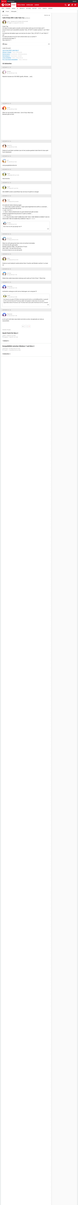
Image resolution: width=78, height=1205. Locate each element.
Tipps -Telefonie (23, 59)
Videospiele (13, 11)
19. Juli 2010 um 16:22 (12, 161)
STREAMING (8, 8)
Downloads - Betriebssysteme (19, 54)
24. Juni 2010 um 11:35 (12, 287)
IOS (17, 8)
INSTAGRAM (28, 8)
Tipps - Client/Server (17, 57)
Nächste (46, 15)
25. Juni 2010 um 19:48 (12, 297)
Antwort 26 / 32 (6, 182)
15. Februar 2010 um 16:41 (12, 239)
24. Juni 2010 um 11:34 (12, 274)
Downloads (29, 4)
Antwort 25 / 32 (6, 169)
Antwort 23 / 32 (6, 141)
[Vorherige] (23, 326)
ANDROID (13, 8)
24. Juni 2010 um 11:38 (12, 315)
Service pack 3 (6, 54)
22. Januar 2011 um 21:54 (17, 22)
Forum (13, 4)
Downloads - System (16, 56)
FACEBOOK (45, 8)
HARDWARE (50, 8)
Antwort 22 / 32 (6, 103)
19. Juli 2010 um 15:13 (12, 224)
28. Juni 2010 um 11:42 (12, 73)
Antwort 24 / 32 (6, 156)
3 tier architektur (6, 57)
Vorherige (6, 15)
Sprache (74, 1)
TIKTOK (39, 8)
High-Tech (4, 1)
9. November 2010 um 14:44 (13, 175)
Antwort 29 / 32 (6, 254)
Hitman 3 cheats (6, 52)
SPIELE (3, 8)
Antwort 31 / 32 (6, 282)
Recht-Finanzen (11, 1)
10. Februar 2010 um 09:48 (12, 201)
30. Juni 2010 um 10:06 (12, 147)
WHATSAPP (34, 8)
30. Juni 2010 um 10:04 (12, 109)
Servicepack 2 (6, 56)
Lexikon (37, 4)
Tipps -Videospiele (17, 52)
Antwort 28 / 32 (6, 234)
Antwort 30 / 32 (6, 269)
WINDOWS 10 (22, 8)
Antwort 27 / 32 (6, 195)
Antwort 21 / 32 (6, 67)
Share (5, 44)
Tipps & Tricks (21, 4)
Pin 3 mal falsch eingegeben (10, 59)
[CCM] (6, 5)
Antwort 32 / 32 (6, 310)
